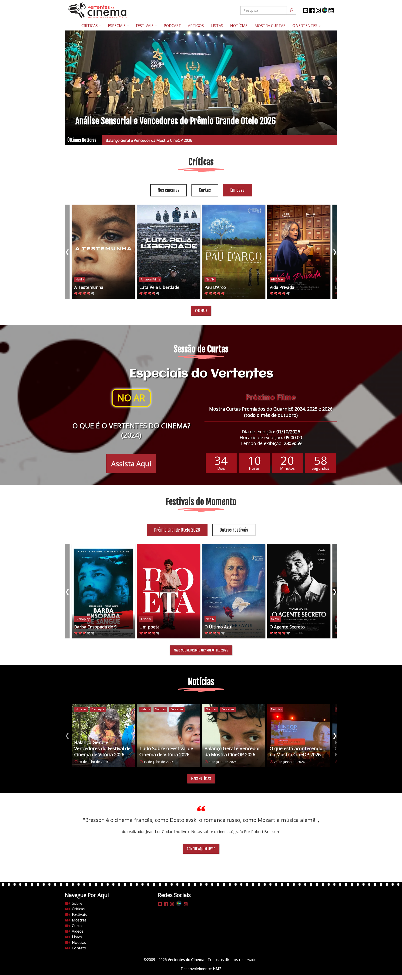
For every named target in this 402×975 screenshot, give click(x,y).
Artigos (196, 25)
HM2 (217, 968)
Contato (79, 948)
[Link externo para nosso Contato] (305, 10)
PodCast (172, 25)
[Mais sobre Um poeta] (168, 591)
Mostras (79, 920)
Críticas (90, 25)
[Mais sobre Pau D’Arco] (233, 252)
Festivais (145, 25)
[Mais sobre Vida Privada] (298, 252)
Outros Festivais (234, 530)
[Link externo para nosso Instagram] (318, 10)
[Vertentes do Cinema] (110, 10)
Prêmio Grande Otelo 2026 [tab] (177, 530)
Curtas (78, 925)
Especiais (117, 25)
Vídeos (78, 931)
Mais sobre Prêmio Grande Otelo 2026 (201, 650)
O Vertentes (305, 25)
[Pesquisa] (291, 10)
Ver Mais (201, 310)
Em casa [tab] (237, 190)
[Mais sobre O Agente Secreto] (298, 591)
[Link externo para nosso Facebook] (312, 10)
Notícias (239, 25)
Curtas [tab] (205, 190)
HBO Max (277, 279)
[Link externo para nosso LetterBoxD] (324, 10)
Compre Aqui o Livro (201, 849)
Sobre (77, 903)
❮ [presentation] (67, 251)
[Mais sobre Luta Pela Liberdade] (168, 252)
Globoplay (83, 619)
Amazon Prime (150, 279)
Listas (217, 25)
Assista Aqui (131, 463)
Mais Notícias (201, 778)
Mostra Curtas (270, 25)
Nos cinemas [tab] (168, 190)
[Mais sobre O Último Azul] (233, 591)
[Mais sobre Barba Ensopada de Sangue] (103, 591)
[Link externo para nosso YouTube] (331, 10)
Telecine (146, 619)
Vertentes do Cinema (186, 959)
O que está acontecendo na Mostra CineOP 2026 (148, 140)
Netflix (80, 279)
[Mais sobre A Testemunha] (103, 252)
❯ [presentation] (334, 251)
